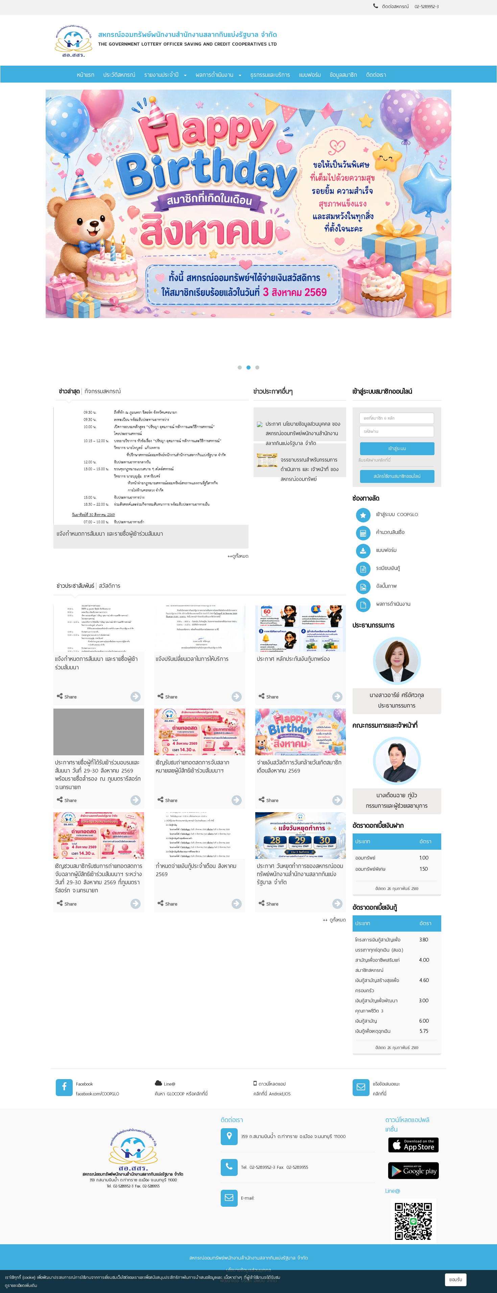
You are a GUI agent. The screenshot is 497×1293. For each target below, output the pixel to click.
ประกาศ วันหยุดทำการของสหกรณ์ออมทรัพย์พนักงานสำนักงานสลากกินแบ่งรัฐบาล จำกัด (300, 874)
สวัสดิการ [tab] (109, 586)
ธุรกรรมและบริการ (270, 75)
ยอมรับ (455, 1280)
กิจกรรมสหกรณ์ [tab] (103, 391)
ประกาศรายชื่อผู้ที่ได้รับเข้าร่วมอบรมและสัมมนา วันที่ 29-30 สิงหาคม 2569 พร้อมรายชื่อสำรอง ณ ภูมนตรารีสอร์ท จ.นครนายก (98, 775)
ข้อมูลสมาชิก (343, 75)
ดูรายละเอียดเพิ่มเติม (21, 1285)
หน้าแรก (85, 75)
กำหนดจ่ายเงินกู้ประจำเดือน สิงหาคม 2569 (196, 870)
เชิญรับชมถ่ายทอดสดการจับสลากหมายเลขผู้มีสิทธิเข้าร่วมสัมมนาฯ (192, 767)
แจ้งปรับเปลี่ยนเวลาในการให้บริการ (192, 659)
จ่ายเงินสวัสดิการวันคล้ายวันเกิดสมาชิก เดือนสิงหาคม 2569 (299, 767)
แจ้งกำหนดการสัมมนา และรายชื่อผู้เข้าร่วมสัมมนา (110, 534)
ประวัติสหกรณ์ (119, 75)
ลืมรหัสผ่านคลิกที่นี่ (374, 460)
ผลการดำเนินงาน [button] (217, 75)
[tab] (69, 391)
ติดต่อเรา (376, 75)
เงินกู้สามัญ (366, 1021)
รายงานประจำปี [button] (163, 75)
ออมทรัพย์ (365, 858)
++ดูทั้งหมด (238, 556)
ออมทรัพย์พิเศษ (370, 869)
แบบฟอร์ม (310, 75)
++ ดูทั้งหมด (334, 920)
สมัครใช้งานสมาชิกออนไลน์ (397, 476)
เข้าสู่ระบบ (397, 448)
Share (69, 696)
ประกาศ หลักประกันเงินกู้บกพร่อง (293, 659)
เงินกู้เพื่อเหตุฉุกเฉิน (372, 1031)
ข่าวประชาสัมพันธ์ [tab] (75, 586)
